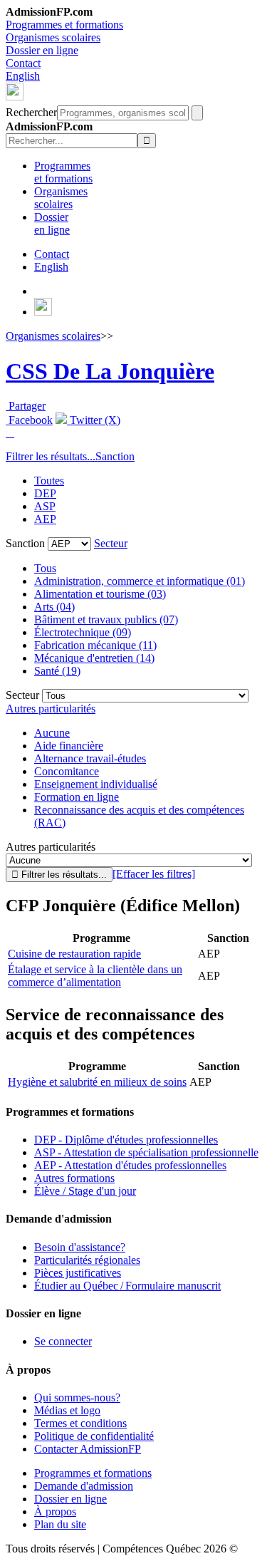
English (23, 76)
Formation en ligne (76, 797)
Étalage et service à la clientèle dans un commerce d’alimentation (95, 975)
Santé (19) (57, 671)
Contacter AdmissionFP (87, 1449)
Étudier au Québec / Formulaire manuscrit (127, 1286)
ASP (45, 506)
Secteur (110, 543)
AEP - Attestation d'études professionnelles (130, 1165)
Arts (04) (54, 607)
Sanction (115, 456)
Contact (23, 63)
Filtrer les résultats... (50, 456)
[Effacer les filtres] (153, 874)
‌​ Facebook (29, 420)
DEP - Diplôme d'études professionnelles (126, 1140)
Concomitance (66, 771)
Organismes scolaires (53, 37)
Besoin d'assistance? (79, 1247)
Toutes (49, 480)
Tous (45, 568)
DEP (45, 493)
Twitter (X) (93, 420)
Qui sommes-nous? (77, 1397)
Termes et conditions (80, 1423)
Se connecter (63, 1341)
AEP (45, 519)
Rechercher (31, 112)
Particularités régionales (87, 1260)
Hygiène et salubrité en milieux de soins (97, 1082)
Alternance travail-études (90, 758)
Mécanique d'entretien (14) (94, 658)
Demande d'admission (83, 1486)
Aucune (52, 733)
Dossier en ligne (42, 50)
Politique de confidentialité (94, 1436)
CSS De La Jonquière (110, 371)
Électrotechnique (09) (82, 632)
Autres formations (74, 1178)
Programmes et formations (64, 25)
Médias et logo (67, 1410)
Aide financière (68, 746)
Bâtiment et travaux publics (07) (106, 619)
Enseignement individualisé (95, 784)
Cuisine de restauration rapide (74, 954)
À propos (55, 1511)
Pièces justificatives (77, 1273)
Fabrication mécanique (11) (95, 645)
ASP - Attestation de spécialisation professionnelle (146, 1152)
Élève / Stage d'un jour (85, 1191)
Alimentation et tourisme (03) (100, 594)
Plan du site (60, 1524)
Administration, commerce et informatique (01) (139, 581)
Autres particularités (50, 708)
